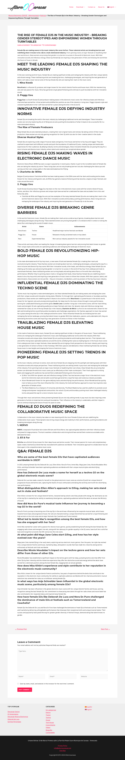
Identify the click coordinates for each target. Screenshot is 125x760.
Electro (48, 712)
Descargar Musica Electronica (18, 717)
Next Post (105, 629)
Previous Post (21, 629)
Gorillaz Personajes (14, 722)
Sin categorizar (36, 45)
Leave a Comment (23, 45)
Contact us (91, 7)
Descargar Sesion (14, 712)
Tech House (50, 723)
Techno (48, 718)
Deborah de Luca (13, 719)
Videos (48, 728)
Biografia (49, 730)
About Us (101, 7)
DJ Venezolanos (13, 714)
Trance (48, 715)
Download (79, 7)
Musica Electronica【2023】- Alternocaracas (24, 16)
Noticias (43, 16)
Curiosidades (50, 733)
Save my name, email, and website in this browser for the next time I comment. (47, 684)
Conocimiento (50, 725)
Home (71, 7)
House (48, 720)
